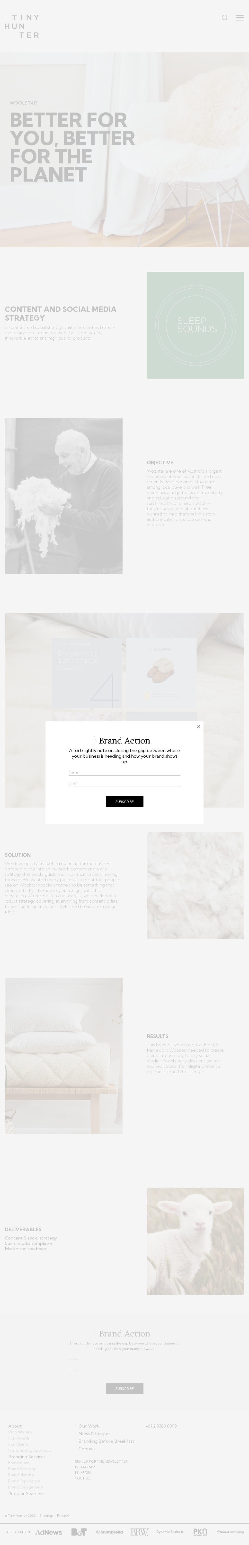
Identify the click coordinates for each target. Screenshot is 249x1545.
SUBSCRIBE (125, 802)
